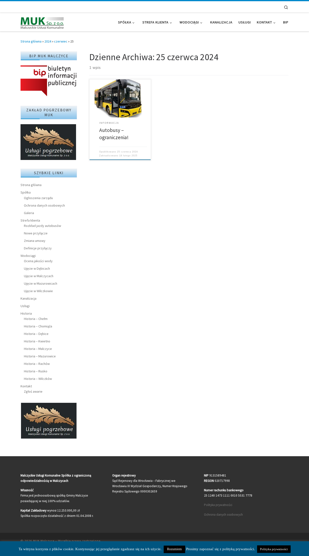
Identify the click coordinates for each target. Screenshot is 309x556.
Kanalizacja (28, 298)
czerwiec (60, 41)
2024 (47, 41)
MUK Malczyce (43, 541)
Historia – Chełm (36, 319)
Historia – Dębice (36, 334)
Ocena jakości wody (38, 261)
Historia (26, 313)
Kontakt (26, 386)
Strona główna (31, 41)
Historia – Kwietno (37, 341)
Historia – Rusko (35, 371)
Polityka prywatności (218, 505)
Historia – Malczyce (38, 349)
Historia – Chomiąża (38, 326)
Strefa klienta (30, 220)
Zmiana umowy (34, 240)
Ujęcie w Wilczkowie (38, 291)
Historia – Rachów (37, 363)
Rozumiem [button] (174, 549)
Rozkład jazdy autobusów (42, 226)
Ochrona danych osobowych (44, 205)
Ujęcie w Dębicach (37, 268)
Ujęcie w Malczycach (38, 276)
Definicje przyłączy (38, 248)
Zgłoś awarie (33, 391)
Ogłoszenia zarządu (38, 198)
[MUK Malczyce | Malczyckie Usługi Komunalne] (42, 22)
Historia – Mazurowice (40, 356)
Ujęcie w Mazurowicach (40, 283)
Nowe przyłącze (36, 233)
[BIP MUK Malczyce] (49, 81)
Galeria (29, 213)
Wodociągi (28, 255)
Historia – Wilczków (38, 378)
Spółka (26, 192)
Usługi (25, 306)
